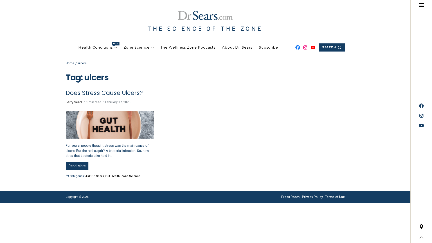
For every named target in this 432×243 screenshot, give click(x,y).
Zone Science (137, 47)
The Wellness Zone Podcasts (187, 47)
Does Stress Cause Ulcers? (104, 93)
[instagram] (421, 115)
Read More (77, 166)
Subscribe (268, 47)
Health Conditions (97, 46)
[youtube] (421, 125)
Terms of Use (335, 197)
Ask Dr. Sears (94, 176)
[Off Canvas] (421, 5)
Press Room (290, 197)
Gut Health (112, 176)
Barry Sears (74, 102)
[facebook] (421, 105)
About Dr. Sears (237, 47)
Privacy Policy (312, 197)
